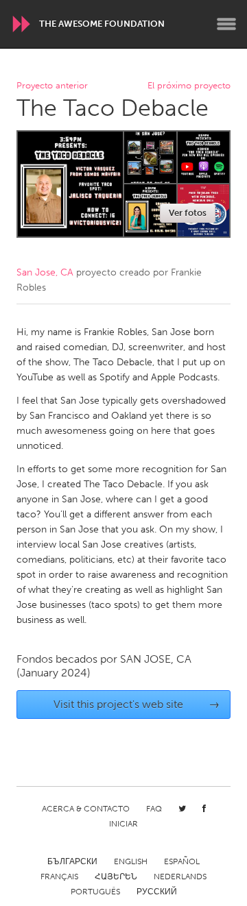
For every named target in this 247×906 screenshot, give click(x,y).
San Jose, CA (44, 272)
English (131, 861)
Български (72, 861)
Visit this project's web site (137, 704)
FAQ (154, 808)
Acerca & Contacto (86, 808)
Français (59, 876)
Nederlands (180, 876)
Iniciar (123, 824)
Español (182, 861)
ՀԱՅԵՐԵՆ (116, 876)
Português (95, 891)
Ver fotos (188, 213)
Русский (157, 891)
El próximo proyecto (189, 86)
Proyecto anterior (52, 86)
